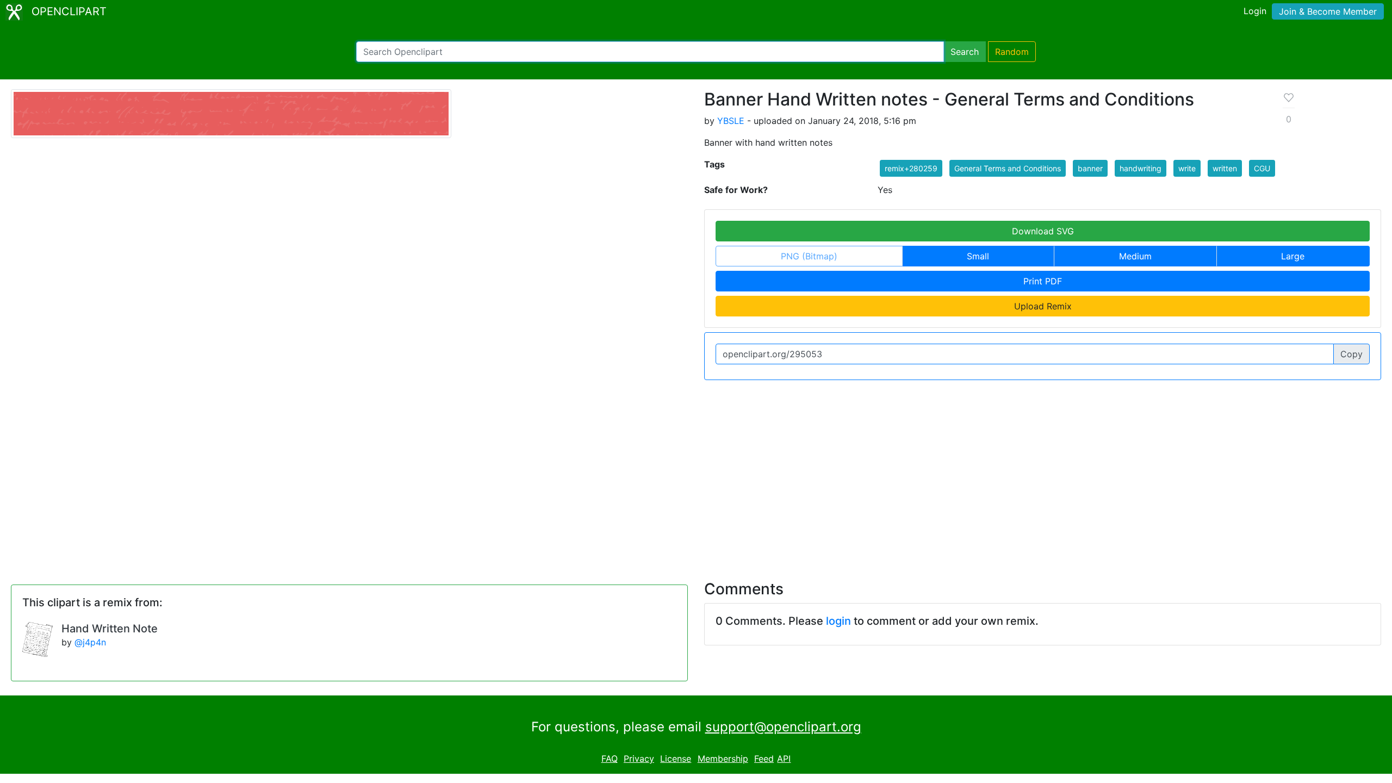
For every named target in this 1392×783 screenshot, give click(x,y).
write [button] (1187, 168)
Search (964, 51)
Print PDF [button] (1042, 281)
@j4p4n (90, 642)
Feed (764, 758)
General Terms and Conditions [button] (1007, 168)
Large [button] (1292, 256)
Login (1255, 10)
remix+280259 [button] (911, 168)
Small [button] (978, 256)
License (675, 758)
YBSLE (730, 120)
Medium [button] (1135, 256)
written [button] (1225, 168)
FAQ (609, 758)
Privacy (639, 758)
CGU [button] (1262, 168)
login (838, 620)
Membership (723, 758)
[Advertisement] (696, 473)
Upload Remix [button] (1043, 306)
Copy (1351, 354)
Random (1012, 51)
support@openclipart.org (783, 727)
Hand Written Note (109, 628)
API (784, 758)
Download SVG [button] (1043, 231)
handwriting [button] (1140, 168)
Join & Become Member (1328, 11)
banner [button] (1090, 168)
